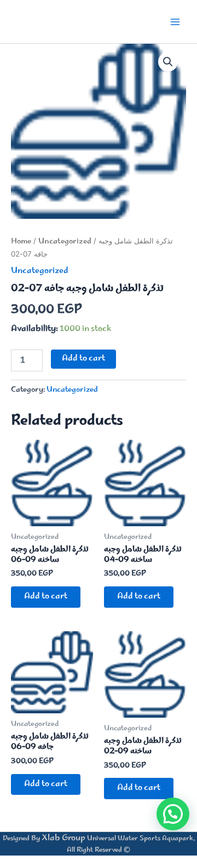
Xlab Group (63, 838)
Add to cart (83, 358)
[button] (168, 62)
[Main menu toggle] (175, 21)
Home (21, 241)
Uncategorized (64, 241)
